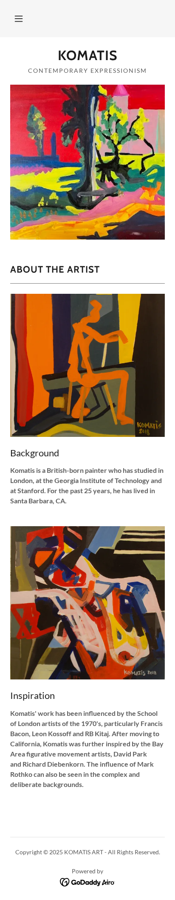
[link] (87, 55)
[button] (18, 18)
